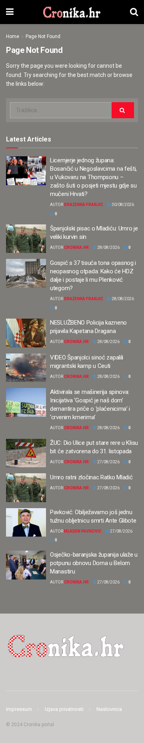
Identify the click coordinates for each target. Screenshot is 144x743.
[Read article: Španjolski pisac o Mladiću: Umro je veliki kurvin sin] (26, 238)
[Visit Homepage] (72, 12)
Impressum (19, 709)
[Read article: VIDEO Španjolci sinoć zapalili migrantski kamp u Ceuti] (26, 367)
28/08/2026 (108, 247)
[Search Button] (134, 12)
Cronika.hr (76, 247)
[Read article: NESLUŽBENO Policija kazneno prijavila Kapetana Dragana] (26, 333)
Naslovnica (109, 709)
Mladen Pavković (83, 531)
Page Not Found (43, 36)
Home (12, 36)
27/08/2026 (108, 462)
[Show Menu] (10, 12)
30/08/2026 (122, 204)
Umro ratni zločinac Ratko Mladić (91, 477)
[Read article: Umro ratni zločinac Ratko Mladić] (26, 487)
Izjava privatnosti (64, 709)
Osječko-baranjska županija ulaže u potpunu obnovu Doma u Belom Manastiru (94, 563)
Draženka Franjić (83, 204)
